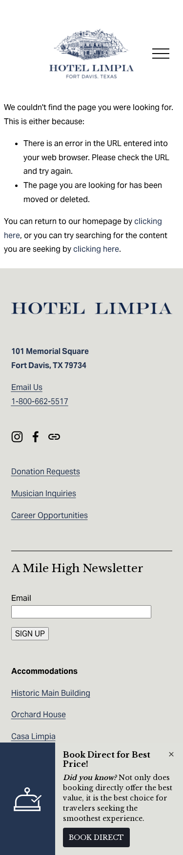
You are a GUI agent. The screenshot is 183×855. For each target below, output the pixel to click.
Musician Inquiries (43, 493)
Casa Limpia (33, 736)
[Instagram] (17, 437)
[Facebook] (35, 437)
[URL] (54, 437)
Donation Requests (45, 471)
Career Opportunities (49, 515)
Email (21, 598)
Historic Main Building (50, 693)
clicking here (96, 249)
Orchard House (38, 714)
